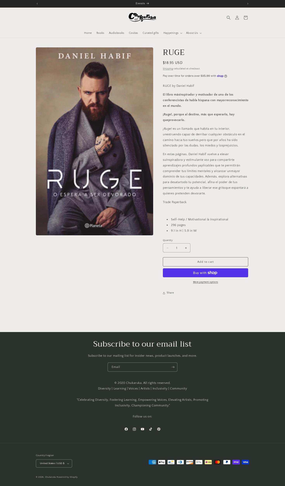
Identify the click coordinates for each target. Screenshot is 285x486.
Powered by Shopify (67, 477)
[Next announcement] (248, 3)
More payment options (205, 282)
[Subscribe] (173, 367)
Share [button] (170, 292)
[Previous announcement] (37, 3)
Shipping (168, 68)
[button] (172, 33)
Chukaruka (50, 477)
